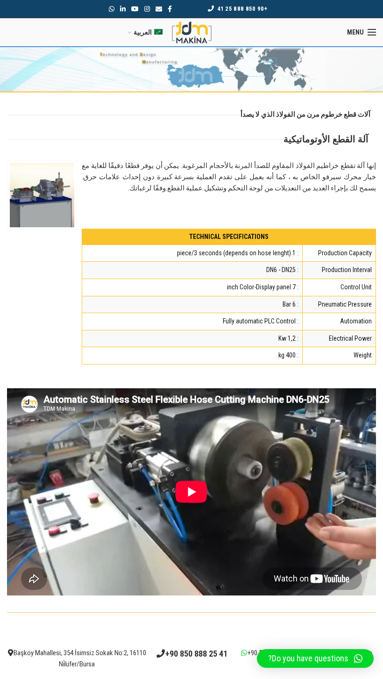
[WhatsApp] (111, 9)
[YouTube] (135, 9)
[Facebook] (170, 9)
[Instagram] (147, 9)
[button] (315, 658)
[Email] (159, 9)
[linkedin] (122, 9)
